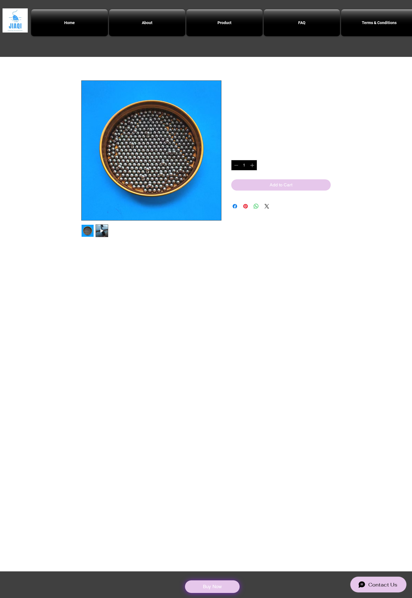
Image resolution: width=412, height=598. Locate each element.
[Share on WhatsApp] (256, 206)
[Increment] (252, 165)
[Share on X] (266, 206)
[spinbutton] (244, 165)
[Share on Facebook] (235, 206)
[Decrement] (235, 165)
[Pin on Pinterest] (245, 206)
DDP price (268, 144)
